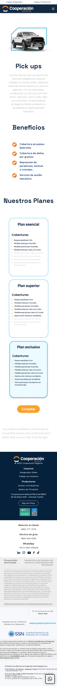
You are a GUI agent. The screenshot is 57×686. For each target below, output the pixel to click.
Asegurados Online (28, 472)
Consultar (28, 409)
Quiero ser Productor (28, 489)
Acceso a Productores (28, 485)
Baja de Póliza (28, 503)
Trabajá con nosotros (28, 476)
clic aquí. (43, 437)
